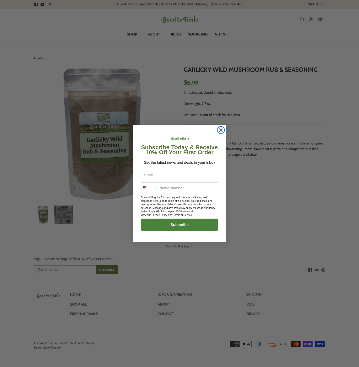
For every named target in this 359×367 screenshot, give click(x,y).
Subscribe (180, 224)
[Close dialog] (221, 130)
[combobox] (148, 187)
